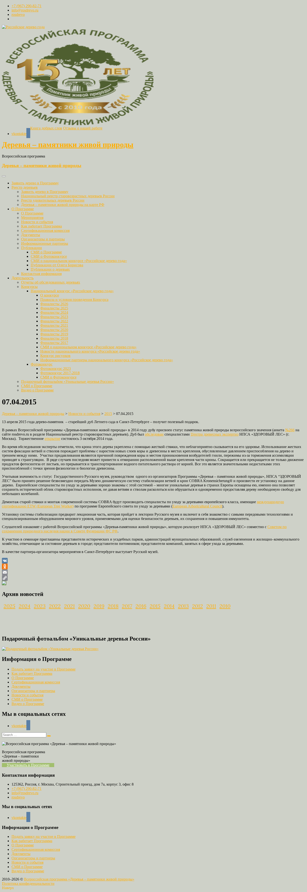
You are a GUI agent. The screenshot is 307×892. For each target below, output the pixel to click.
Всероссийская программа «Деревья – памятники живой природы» (79, 879)
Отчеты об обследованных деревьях (50, 282)
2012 (197, 606)
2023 (40, 606)
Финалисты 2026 (54, 304)
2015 (155, 606)
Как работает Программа (41, 226)
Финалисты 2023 (54, 317)
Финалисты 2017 (54, 343)
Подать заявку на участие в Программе (44, 669)
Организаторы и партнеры (43, 239)
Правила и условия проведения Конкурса (74, 299)
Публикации (31, 248)
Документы (30, 235)
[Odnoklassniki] (153, 566)
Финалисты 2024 (54, 312)
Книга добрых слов (46, 128)
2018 (113, 606)
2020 (84, 606)
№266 (290, 430)
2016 (141, 606)
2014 (169, 606)
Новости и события (37, 222)
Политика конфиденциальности (28, 883)
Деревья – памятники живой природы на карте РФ (62, 205)
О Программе (23, 209)
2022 (55, 606)
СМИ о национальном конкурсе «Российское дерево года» (79, 261)
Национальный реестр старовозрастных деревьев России (68, 196)
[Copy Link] (153, 578)
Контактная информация (41, 274)
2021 (69, 606)
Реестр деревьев (25, 187)
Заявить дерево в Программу (35, 183)
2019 (99, 606)
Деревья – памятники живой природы (67, 144)
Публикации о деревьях (50, 269)
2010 (224, 606)
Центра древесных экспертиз (214, 434)
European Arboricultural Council (197, 506)
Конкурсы (29, 287)
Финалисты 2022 (54, 321)
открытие (52, 439)
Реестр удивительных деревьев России (52, 200)
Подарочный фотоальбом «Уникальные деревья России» (67, 381)
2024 (24, 606)
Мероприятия (32, 218)
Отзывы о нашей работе (82, 128)
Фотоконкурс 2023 (55, 369)
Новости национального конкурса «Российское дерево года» (90, 351)
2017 (127, 606)
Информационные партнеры (44, 243)
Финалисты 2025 (54, 308)
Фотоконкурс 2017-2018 (60, 373)
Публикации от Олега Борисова (57, 265)
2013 (183, 606)
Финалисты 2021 (54, 325)
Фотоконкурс (42, 364)
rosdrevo (18, 14)
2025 (9, 606)
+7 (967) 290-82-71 (26, 6)
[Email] (153, 572)
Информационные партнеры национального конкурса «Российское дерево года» (106, 360)
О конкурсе (49, 295)
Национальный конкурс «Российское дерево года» (72, 291)
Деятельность (23, 278)
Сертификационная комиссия (45, 230)
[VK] (153, 561)
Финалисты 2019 (54, 334)
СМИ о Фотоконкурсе (49, 256)
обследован (154, 434)
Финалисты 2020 (54, 330)
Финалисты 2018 (54, 338)
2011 (211, 606)
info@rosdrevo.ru (25, 10)
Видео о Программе (37, 390)
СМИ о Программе (46, 252)
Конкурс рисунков (55, 356)
